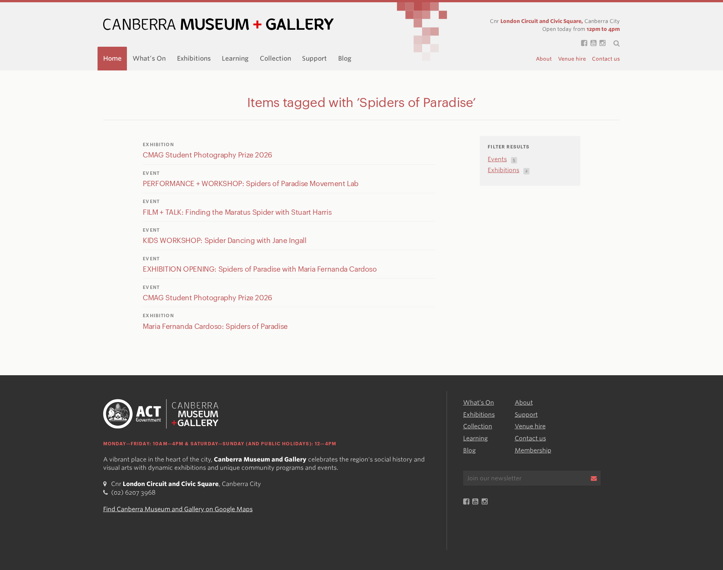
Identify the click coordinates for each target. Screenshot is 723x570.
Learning (235, 58)
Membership (533, 450)
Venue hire (572, 59)
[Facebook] (582, 43)
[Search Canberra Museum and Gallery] (613, 43)
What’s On (149, 58)
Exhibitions (194, 58)
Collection (275, 58)
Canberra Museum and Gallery (218, 24)
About (544, 59)
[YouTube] (591, 43)
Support (314, 58)
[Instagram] (601, 43)
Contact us (606, 59)
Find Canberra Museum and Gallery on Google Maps (178, 509)
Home (112, 58)
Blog (344, 58)
